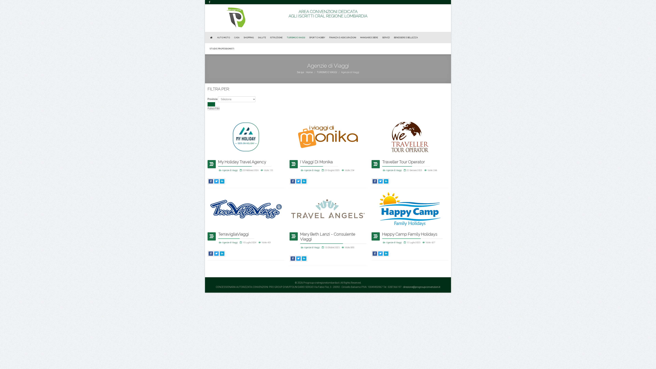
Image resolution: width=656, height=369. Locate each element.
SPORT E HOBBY (317, 37)
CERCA (211, 104)
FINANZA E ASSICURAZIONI (342, 37)
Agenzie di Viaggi (230, 170)
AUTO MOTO (223, 37)
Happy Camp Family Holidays (409, 234)
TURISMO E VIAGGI (296, 37)
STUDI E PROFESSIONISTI (222, 48)
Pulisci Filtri (214, 108)
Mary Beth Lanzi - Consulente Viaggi (327, 237)
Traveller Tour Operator (403, 161)
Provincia (212, 99)
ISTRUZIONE (276, 37)
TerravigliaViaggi (233, 234)
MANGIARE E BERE (369, 37)
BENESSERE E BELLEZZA (406, 37)
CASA (237, 37)
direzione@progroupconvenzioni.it (421, 287)
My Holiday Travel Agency (242, 161)
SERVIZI (386, 37)
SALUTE (262, 37)
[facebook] (209, 2)
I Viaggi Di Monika (316, 161)
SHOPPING (249, 37)
